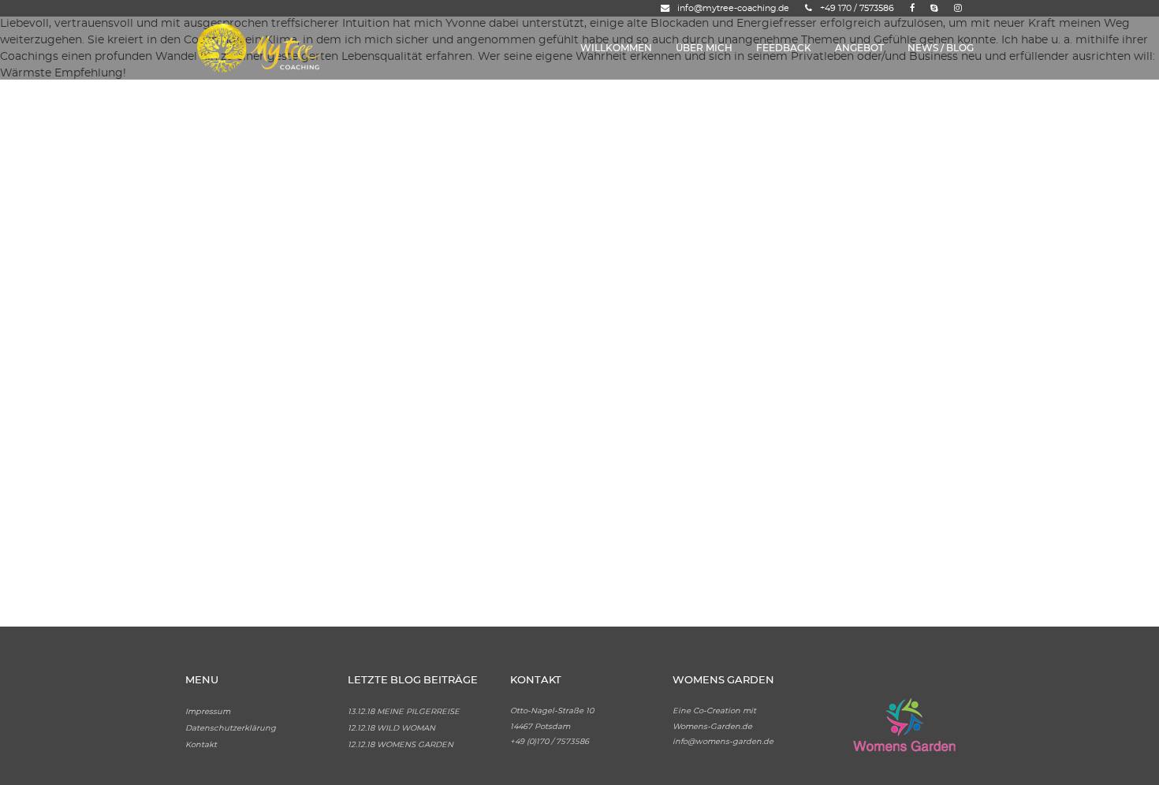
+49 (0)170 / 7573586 (549, 742)
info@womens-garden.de (723, 742)
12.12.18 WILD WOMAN (391, 728)
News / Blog (940, 48)
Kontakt (201, 745)
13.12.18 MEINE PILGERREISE (404, 712)
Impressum (207, 712)
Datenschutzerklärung (230, 728)
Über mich (704, 48)
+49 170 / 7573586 (857, 8)
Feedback (783, 48)
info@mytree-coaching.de (733, 8)
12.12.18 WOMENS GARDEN (400, 745)
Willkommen (616, 48)
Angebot (859, 48)
